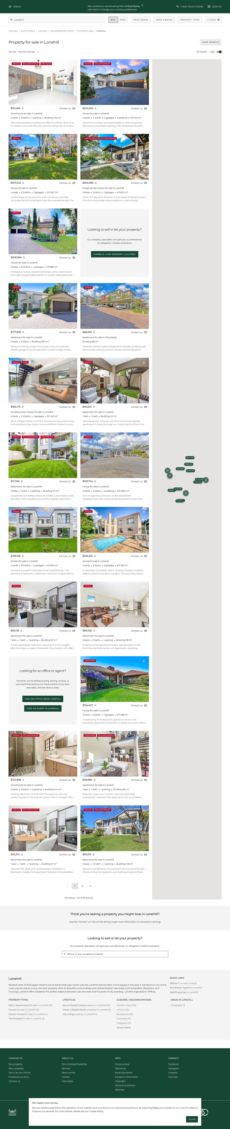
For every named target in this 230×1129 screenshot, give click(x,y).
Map (212, 51)
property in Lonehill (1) (80, 1014)
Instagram (173, 1068)
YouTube (173, 1077)
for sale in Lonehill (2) (26, 1018)
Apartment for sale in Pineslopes (100, 337)
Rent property (16, 1068)
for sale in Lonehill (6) (24, 1009)
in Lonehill (186, 987)
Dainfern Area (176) (126, 1005)
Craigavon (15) (124, 1023)
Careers (66, 1077)
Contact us (65, 108)
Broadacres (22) (125, 1014)
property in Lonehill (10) (86, 1005)
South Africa (28, 31)
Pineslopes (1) (178, 1005)
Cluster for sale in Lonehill (24, 262)
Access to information (126, 1077)
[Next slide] (71, 82)
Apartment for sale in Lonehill (26, 337)
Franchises (67, 1081)
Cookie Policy (96, 1111)
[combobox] (29, 52)
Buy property (15, 1064)
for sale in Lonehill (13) (30, 1005)
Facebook (173, 1064)
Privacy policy (122, 1064)
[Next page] (90, 886)
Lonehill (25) (123, 1009)
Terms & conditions (125, 1085)
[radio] (113, 20)
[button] (206, 480)
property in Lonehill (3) (87, 1009)
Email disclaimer (123, 1072)
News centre (68, 1072)
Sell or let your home (19, 1072)
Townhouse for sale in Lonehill (26, 113)
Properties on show (19, 1077)
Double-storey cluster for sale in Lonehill (32, 412)
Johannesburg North (62, 31)
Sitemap (119, 1089)
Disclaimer (120, 1068)
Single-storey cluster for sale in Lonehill (103, 188)
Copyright (120, 1081)
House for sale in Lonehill (96, 113)
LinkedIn (173, 1072)
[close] (142, 5)
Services (66, 1068)
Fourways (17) (124, 1018)
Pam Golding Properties (74, 1064)
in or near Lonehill (183, 983)
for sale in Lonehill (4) (28, 1014)
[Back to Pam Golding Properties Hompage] (12, 1113)
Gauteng (42, 31)
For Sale (13, 31)
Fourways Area (85, 31)
